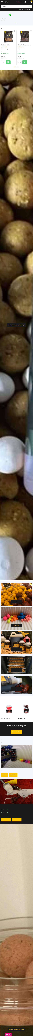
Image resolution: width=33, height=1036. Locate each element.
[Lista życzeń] (28, 2)
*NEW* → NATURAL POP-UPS (16, 1029)
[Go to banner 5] (16, 685)
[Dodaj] (8, 62)
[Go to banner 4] (16, 665)
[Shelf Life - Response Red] (25, 36)
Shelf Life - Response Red (24, 44)
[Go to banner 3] (16, 642)
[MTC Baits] (8, 2)
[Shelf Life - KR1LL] (8, 36)
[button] (17, 579)
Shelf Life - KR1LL (5, 44)
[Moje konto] (25, 2)
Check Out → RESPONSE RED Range (16, 325)
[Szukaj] (30, 6)
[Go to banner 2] (16, 618)
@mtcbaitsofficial (16, 731)
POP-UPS (4, 774)
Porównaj (5, 49)
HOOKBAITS (13, 774)
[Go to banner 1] (16, 594)
